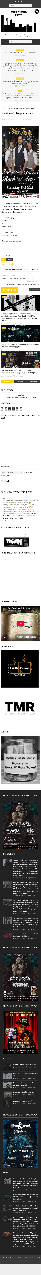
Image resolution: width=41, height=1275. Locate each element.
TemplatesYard (21, 1257)
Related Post (9, 290)
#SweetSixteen (19, 516)
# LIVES (9, 259)
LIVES (20, 91)
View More (35, 290)
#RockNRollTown (8, 516)
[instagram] (19, 2)
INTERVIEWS (20, 60)
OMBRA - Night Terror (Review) (24, 1065)
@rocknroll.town (8, 500)
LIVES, (28, 119)
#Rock (26, 516)
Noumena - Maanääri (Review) (23, 1092)
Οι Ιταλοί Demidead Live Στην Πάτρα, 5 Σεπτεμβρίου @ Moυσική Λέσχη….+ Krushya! (18, 371)
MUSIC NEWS (19, 49)
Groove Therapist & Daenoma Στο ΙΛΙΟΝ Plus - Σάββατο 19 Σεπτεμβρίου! (20, 345)
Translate (8, 475)
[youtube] (25, 2)
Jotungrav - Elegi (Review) (22, 1101)
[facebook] (15, 2)
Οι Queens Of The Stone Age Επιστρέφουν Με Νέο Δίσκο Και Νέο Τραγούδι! (20, 82)
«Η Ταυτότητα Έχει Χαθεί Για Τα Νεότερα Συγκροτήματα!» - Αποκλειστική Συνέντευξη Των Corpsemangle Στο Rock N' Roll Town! (25, 922)
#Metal (31, 516)
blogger (7, 381)
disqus (20, 381)
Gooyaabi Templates (20, 1261)
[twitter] (22, 2)
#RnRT (34, 514)
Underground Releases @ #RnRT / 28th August (20, 52)
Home (4, 108)
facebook (33, 381)
